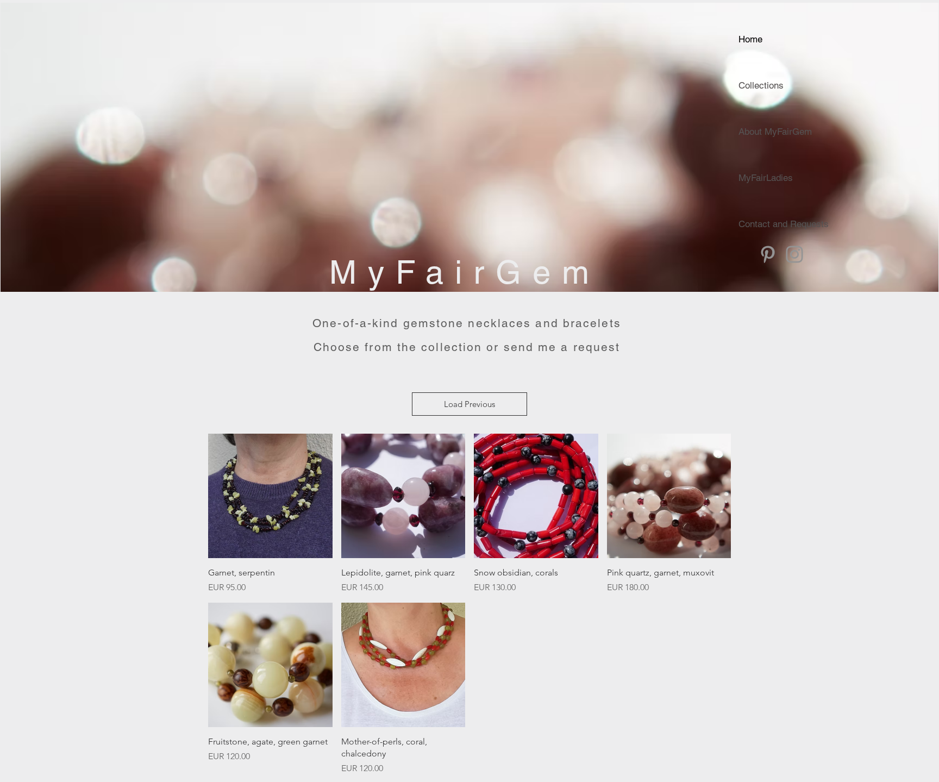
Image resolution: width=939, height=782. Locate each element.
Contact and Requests (783, 223)
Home (750, 39)
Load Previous (469, 404)
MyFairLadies (765, 177)
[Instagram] (794, 254)
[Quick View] (270, 496)
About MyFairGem (775, 131)
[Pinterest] (767, 254)
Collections (761, 85)
